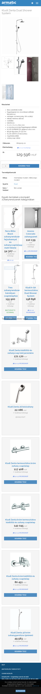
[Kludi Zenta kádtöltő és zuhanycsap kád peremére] (20, 337)
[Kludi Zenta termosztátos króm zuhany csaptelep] (20, 450)
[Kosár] (28, 3)
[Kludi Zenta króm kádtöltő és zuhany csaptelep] (20, 563)
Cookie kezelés (7, 673)
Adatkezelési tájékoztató (11, 669)
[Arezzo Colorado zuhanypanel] (30, 218)
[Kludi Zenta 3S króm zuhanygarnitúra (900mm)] (20, 619)
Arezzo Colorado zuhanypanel (30, 234)
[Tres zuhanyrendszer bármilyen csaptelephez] (10, 274)
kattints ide (35, 686)
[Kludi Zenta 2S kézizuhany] (20, 393)
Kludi (16, 184)
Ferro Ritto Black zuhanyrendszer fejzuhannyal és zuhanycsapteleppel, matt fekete (14, 239)
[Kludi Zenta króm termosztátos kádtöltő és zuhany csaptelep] (20, 506)
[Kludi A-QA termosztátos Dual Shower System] (30, 274)
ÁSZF (3, 665)
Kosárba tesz (24, 166)
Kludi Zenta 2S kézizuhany (20, 407)
